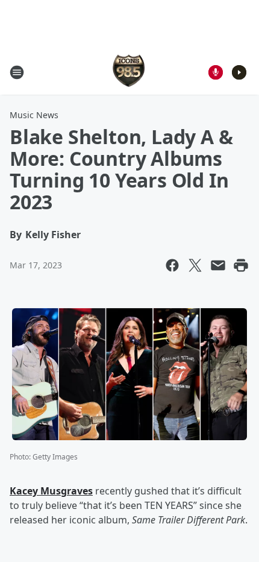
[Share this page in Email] (218, 265)
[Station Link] (129, 72)
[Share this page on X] (195, 265)
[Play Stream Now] (239, 72)
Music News (34, 115)
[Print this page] (240, 265)
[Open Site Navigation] (17, 72)
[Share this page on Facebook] (172, 265)
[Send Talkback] (215, 72)
